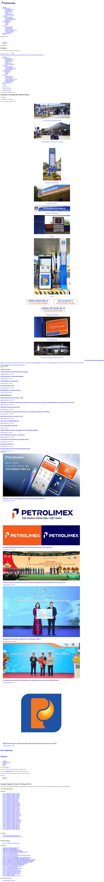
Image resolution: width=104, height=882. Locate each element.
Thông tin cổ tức (8, 20)
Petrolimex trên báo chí (9, 31)
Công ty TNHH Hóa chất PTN (9, 874)
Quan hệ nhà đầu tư (9, 17)
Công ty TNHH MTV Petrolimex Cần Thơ (11, 797)
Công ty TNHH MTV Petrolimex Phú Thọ (11, 812)
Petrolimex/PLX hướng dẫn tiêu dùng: (7, 92)
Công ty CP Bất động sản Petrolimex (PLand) (11, 872)
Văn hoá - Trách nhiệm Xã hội (11, 30)
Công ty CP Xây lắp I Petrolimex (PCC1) (11, 869)
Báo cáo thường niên (9, 18)
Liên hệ (4, 34)
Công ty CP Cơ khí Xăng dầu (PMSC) (10, 867)
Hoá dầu (7, 12)
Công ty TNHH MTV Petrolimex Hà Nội (11, 801)
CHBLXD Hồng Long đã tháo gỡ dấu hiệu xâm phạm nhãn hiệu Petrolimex (19, 430)
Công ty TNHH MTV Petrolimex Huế (10, 800)
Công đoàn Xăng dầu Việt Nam (9, 880)
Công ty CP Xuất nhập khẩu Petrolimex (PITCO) (12, 871)
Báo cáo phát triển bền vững (10, 19)
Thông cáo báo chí (8, 26)
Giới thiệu (5, 7)
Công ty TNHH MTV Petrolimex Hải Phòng (11, 804)
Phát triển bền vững (6, 21)
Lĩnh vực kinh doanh (11, 54)
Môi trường (7, 22)
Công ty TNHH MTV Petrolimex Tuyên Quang (12, 821)
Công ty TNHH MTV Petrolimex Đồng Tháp (11, 829)
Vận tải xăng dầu (8, 10)
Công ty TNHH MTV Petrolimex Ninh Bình (11, 811)
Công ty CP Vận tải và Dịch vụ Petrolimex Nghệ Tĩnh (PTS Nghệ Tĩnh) (17, 857)
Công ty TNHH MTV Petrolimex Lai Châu (11, 806)
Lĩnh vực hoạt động (6, 8)
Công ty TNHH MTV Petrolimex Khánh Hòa (11, 805)
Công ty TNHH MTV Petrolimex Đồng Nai (11, 828)
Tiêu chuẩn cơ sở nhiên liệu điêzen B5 (9, 420)
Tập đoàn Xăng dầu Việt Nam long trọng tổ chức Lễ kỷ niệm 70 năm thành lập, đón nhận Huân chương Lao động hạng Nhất (34, 582)
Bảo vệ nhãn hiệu (3, 432)
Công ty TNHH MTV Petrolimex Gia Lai (11, 799)
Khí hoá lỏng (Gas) (9, 11)
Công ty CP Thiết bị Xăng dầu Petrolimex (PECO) (12, 868)
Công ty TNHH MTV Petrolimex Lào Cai (11, 807)
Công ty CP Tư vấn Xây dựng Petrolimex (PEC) (12, 866)
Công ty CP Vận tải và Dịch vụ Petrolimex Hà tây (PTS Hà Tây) (15, 862)
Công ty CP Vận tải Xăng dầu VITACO (10, 854)
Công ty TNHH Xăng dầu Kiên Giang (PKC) (11, 875)
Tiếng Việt (5, 42)
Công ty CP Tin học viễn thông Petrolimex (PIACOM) (13, 865)
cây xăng (12, 364)
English (4, 43)
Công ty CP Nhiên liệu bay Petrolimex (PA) (11, 843)
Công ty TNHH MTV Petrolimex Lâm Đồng (11, 808)
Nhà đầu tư (5, 16)
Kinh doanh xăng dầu (9, 9)
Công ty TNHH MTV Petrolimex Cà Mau (11, 796)
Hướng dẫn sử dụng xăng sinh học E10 (10, 407)
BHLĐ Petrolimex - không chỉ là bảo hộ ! (10, 390)
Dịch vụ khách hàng (7, 33)
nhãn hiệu (19, 364)
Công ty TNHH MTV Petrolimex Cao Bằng (11, 795)
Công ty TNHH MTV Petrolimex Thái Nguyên (12, 820)
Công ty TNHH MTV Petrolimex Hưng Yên (11, 803)
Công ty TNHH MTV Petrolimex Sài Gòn (11, 817)
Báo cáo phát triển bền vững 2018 (8, 425)
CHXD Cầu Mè (37, 362)
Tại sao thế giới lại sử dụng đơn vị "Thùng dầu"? (12, 434)
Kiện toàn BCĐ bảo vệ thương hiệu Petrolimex (12, 376)
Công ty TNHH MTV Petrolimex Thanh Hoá (11, 819)
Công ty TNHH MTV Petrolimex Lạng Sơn (11, 809)
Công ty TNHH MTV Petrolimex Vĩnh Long (11, 823)
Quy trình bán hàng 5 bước (7, 385)
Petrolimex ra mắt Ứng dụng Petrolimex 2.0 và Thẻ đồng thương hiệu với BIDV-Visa (24, 498)
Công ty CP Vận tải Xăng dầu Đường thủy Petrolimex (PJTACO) (15, 852)
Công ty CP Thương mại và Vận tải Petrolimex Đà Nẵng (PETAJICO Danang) (18, 860)
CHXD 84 (54, 362)
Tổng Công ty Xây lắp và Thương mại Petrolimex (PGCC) (14, 863)
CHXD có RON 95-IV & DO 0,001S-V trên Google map (14, 371)
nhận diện (15, 364)
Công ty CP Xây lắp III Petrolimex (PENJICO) (12, 870)
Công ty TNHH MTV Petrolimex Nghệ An (11, 810)
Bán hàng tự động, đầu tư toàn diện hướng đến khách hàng (15, 448)
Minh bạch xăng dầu (9, 27)
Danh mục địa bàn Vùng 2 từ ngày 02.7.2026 (11, 397)
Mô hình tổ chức (3, 54)
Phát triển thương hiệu (4, 387)
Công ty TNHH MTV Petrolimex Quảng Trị (11, 816)
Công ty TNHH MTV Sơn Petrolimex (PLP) (11, 873)
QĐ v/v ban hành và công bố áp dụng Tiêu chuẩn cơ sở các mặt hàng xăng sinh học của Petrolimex (25, 411)
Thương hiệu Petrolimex (39, 54)
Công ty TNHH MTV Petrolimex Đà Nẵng (11, 826)
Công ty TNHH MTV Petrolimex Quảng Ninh (12, 815)
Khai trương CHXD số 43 (6, 444)
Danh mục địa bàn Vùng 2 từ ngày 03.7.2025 (11, 416)
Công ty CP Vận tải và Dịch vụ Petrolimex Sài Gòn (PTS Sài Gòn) (16, 858)
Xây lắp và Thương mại (9, 14)
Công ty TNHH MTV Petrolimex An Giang (11, 793)
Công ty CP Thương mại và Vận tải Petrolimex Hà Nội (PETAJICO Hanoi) (17, 861)
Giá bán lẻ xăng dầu (4, 36)
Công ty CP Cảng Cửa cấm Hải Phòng (10, 856)
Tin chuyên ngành (8, 28)
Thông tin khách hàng (7, 88)
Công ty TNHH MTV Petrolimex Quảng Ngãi (12, 814)
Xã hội (6, 23)
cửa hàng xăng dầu (6, 364)
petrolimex (23, 364)
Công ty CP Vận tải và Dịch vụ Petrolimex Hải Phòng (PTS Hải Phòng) (16, 855)
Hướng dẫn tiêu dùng (25, 54)
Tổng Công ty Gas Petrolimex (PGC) (10, 848)
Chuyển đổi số (31, 54)
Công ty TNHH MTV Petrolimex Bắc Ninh (11, 794)
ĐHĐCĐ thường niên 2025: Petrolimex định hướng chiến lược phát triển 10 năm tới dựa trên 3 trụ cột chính (29, 743)
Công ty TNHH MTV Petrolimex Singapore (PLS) (12, 836)
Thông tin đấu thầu (9, 32)
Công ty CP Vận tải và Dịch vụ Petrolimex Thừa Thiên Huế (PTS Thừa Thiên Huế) (19, 859)
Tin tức (4, 25)
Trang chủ (5, 85)
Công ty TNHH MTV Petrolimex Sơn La (11, 818)
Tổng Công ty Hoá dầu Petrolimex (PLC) (11, 847)
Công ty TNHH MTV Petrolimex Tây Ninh (11, 822)
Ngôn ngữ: (2, 775)
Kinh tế (6, 24)
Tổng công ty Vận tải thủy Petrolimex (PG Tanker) (13, 851)
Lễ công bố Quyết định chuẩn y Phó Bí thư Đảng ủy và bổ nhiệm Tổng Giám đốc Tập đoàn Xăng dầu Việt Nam (31, 680)
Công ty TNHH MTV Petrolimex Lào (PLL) (11, 835)
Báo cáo (2, 427)
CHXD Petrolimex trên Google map (9, 381)
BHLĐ (47, 141)
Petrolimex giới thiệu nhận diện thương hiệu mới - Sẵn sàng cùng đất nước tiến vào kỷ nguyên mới (27, 547)
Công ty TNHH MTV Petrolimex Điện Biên (11, 825)
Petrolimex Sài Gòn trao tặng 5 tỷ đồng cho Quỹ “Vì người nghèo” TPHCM (22, 639)
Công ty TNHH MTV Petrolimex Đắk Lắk (11, 824)
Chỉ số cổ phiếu (18, 54)
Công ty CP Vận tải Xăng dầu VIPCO (10, 853)
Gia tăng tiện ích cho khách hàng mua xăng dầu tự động (14, 439)
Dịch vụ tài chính (8, 13)
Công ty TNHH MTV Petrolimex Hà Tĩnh (11, 802)
